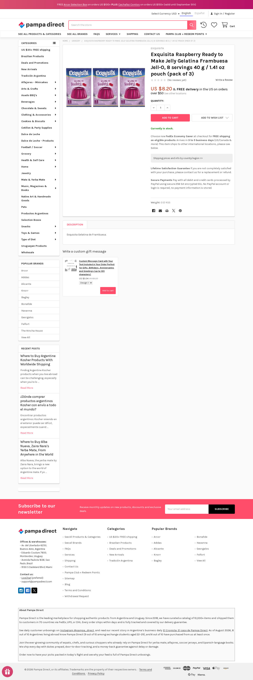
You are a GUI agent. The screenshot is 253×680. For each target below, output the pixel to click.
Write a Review (224, 79)
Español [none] (199, 13)
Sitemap (70, 578)
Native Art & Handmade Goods (36, 198)
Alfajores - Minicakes (34, 82)
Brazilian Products (32, 56)
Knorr (24, 290)
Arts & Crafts (29, 88)
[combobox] (132, 25)
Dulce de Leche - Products (37, 140)
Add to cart (108, 290)
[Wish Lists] (215, 25)
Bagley (25, 297)
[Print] (167, 211)
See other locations (175, 93)
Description (75, 224)
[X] (174, 211)
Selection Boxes (31, 220)
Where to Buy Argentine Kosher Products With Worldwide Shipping (38, 360)
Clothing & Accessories (36, 114)
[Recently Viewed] (204, 25)
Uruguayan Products (34, 246)
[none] (106, 88)
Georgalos (27, 317)
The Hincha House (32, 330)
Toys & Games (30, 233)
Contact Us (152, 34)
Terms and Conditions (78, 590)
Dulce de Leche (30, 134)
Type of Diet (28, 239)
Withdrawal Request (77, 596)
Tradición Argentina (33, 75)
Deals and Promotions (34, 62)
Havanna (26, 310)
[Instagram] (21, 590)
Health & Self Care (32, 160)
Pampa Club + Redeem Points (185, 34)
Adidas (25, 277)
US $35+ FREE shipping (35, 49)
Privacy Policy (96, 673)
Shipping (132, 34)
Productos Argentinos (34, 213)
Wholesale (27, 252)
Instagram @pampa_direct (77, 630)
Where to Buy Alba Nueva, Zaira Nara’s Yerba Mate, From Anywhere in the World (36, 448)
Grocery (26, 153)
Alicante (26, 284)
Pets (24, 207)
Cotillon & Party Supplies (36, 127)
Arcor (24, 270)
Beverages (28, 101)
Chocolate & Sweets (33, 108)
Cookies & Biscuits (33, 121)
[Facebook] (154, 211)
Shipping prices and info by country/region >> (178, 158)
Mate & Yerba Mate (33, 179)
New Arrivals (29, 69)
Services (112, 34)
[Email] (160, 211)
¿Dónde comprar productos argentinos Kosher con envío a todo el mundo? (38, 403)
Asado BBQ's (29, 95)
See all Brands (77, 34)
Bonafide (26, 304)
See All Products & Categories (39, 34)
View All (25, 337)
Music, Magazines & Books (34, 188)
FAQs (97, 34)
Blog (67, 584)
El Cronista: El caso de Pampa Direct (185, 630)
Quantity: (157, 100)
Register (230, 13)
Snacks (25, 226)
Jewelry (26, 173)
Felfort (25, 324)
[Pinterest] (180, 211)
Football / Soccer (31, 147)
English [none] (186, 13)
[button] (212, 118)
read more (26, 387)
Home (24, 166)
